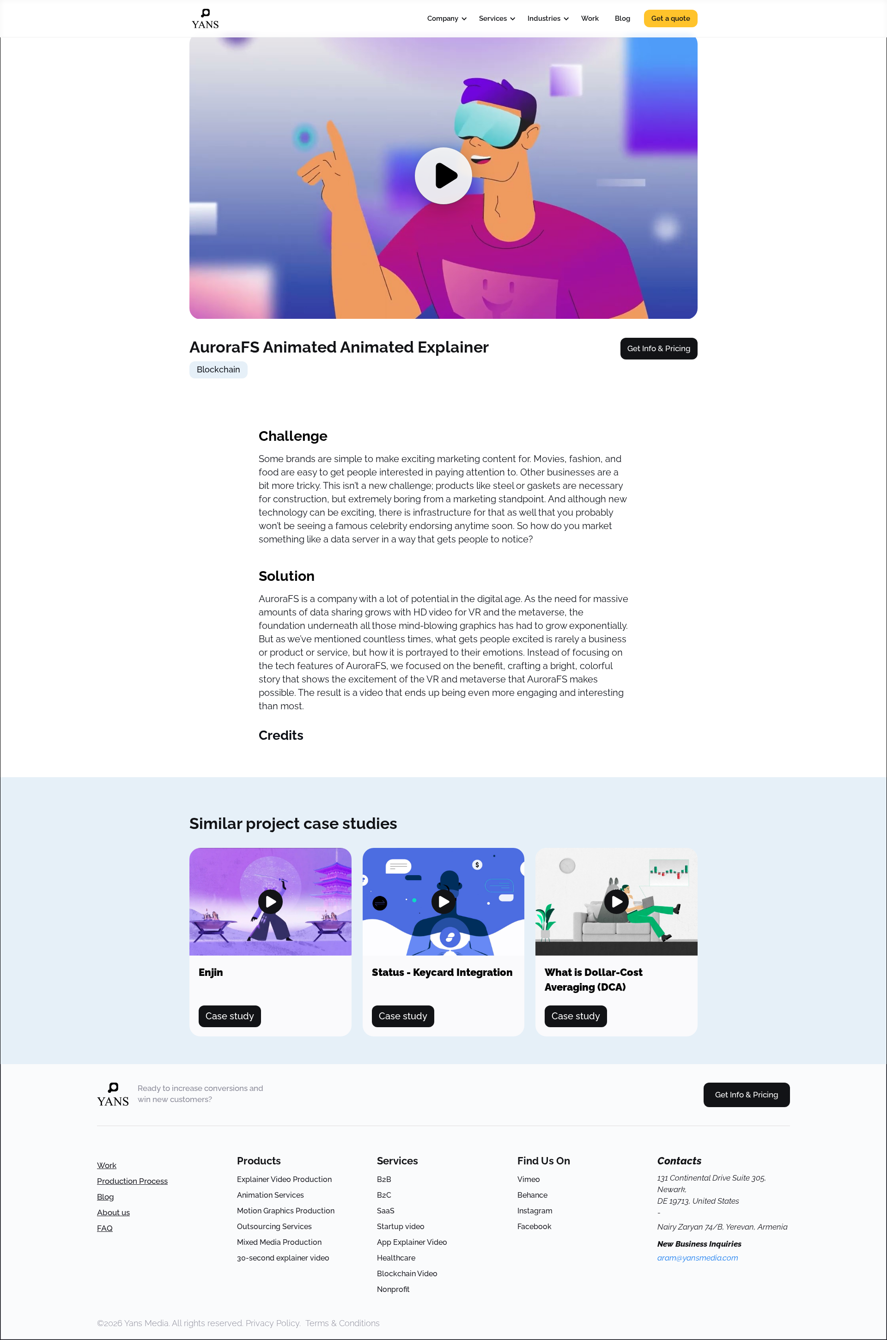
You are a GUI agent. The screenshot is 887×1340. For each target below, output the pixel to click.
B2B (384, 1179)
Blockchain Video (407, 1273)
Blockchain (218, 369)
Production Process (132, 1181)
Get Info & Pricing (659, 348)
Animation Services (270, 1195)
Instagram (535, 1210)
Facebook (534, 1226)
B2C (384, 1195)
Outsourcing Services (274, 1226)
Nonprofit (393, 1289)
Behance (532, 1195)
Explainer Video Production (284, 1179)
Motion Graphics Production (285, 1210)
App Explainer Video (412, 1242)
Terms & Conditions (342, 1323)
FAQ (105, 1228)
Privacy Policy (272, 1323)
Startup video (401, 1226)
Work (590, 18)
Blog (622, 18)
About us (113, 1212)
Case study (230, 1016)
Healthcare (396, 1258)
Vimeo (528, 1179)
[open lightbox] (270, 902)
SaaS (386, 1210)
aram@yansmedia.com (697, 1257)
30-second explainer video (283, 1258)
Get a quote (670, 18)
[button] (445, 18)
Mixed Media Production (279, 1242)
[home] (205, 18)
